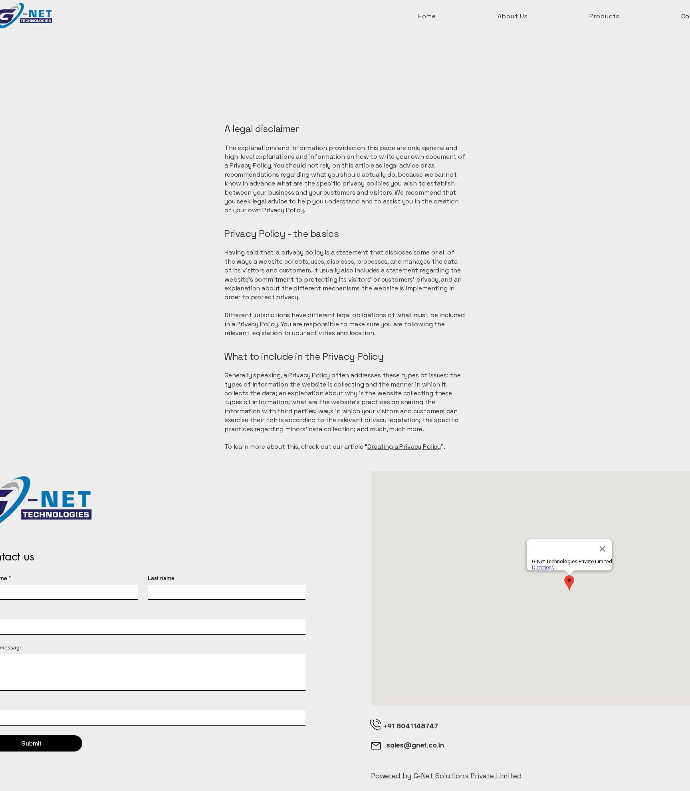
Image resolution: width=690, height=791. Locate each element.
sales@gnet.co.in (415, 745)
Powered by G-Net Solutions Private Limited (447, 775)
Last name (161, 578)
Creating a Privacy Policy (404, 446)
